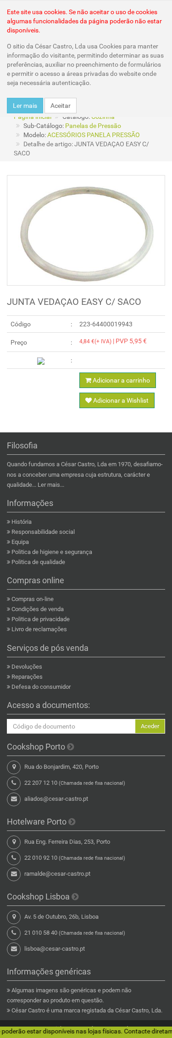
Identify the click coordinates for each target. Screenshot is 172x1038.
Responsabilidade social (43, 531)
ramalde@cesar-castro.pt (57, 873)
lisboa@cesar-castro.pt (54, 948)
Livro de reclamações (39, 629)
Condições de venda (37, 609)
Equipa (20, 541)
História (21, 521)
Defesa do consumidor (41, 686)
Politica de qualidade (38, 562)
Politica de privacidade (40, 619)
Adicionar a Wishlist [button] (120, 400)
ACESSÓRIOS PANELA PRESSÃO (93, 134)
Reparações (27, 676)
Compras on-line (32, 599)
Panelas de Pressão (93, 125)
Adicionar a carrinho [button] (120, 380)
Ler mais (25, 105)
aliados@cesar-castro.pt (56, 798)
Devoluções (26, 666)
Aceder (150, 726)
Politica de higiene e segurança (51, 551)
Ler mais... (51, 484)
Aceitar (60, 105)
